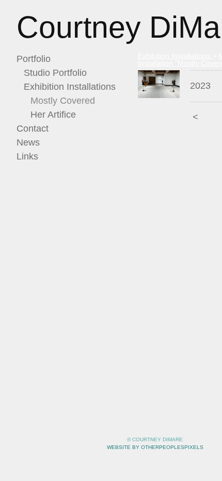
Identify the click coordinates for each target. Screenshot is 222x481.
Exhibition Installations (70, 87)
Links (27, 156)
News (28, 142)
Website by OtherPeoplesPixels (155, 447)
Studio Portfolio (55, 73)
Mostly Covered (62, 100)
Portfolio (34, 59)
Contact (33, 128)
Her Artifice (53, 114)
